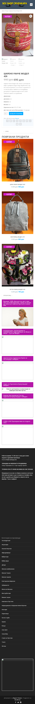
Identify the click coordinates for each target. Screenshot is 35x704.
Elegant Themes (17, 698)
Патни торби (6, 617)
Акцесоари (5, 544)
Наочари (4, 609)
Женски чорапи (6, 577)
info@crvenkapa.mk (11, 459)
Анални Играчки (6, 548)
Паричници (5, 613)
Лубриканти (5, 585)
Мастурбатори (6, 593)
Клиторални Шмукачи (8, 581)
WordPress (18, 700)
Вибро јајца (5, 561)
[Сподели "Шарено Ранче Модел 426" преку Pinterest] (20, 121)
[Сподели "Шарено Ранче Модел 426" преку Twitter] (10, 121)
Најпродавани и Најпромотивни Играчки (14, 605)
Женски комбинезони (8, 569)
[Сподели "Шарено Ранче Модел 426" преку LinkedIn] (23, 121)
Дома (3, 11)
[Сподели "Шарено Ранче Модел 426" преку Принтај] (20, 124)
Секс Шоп (4, 630)
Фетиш (4, 646)
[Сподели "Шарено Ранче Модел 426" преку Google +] (14, 121)
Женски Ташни (6, 573)
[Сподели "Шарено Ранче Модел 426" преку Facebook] (7, 121)
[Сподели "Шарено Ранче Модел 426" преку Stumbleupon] (30, 121)
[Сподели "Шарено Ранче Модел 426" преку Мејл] (17, 124)
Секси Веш (5, 634)
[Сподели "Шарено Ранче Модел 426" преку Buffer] (27, 121)
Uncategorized (6, 540)
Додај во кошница (16, 113)
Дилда (4, 565)
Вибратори (5, 557)
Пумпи (4, 622)
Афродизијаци (6, 552)
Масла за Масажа (7, 589)
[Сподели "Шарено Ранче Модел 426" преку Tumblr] (17, 121)
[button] (30, 16)
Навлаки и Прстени (7, 601)
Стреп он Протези (7, 638)
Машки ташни (6, 597)
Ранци (6, 11)
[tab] (17, 131)
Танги (3, 642)
